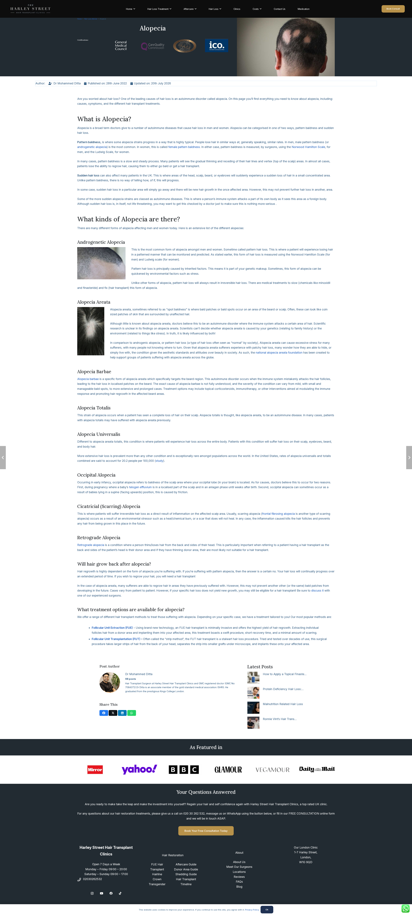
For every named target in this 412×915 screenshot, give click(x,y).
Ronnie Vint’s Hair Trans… (280, 719)
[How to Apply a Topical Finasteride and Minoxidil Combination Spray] (253, 678)
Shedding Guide (186, 874)
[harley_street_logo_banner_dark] (30, 9)
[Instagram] (92, 893)
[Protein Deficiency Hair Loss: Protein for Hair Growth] (253, 693)
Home (79, 19)
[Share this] (103, 713)
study (159, 460)
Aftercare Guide (186, 864)
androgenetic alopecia (92, 147)
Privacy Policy (252, 909)
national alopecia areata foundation (279, 352)
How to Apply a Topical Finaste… (284, 674)
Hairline (157, 874)
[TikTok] (120, 893)
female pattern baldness (184, 147)
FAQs (239, 881)
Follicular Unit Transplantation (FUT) (116, 639)
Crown (157, 879)
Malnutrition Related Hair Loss (283, 704)
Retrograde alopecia (90, 545)
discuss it (317, 590)
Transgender (157, 884)
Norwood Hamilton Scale (308, 147)
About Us (239, 862)
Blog (239, 886)
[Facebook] (111, 893)
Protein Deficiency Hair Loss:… (283, 689)
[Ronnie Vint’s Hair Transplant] (253, 723)
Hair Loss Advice (90, 19)
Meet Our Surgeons (239, 866)
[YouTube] (101, 893)
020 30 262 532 (194, 813)
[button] (134, 9)
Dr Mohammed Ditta (138, 674)
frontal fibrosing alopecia (278, 513)
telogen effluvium (140, 487)
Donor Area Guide (186, 869)
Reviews (239, 876)
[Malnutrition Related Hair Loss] (253, 708)
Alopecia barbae (88, 379)
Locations (239, 871)
